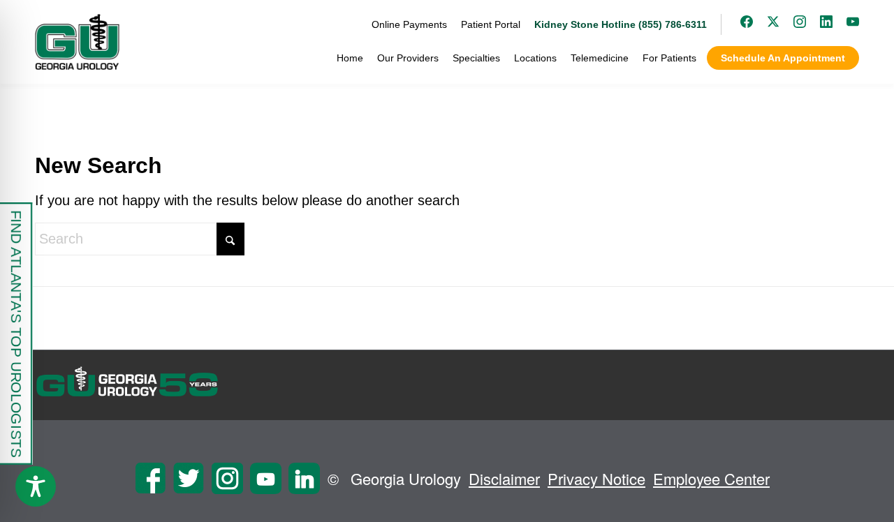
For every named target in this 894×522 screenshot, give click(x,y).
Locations (535, 58)
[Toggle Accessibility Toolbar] (35, 486)
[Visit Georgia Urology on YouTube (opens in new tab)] (846, 24)
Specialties (476, 58)
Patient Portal (490, 24)
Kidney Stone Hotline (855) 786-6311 (620, 24)
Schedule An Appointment (783, 58)
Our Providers (408, 58)
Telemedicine (600, 58)
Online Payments (409, 24)
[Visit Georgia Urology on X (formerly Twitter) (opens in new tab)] (766, 24)
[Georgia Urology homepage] (77, 42)
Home (350, 58)
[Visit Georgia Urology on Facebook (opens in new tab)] (739, 24)
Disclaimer (504, 478)
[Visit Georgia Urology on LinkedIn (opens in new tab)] (819, 24)
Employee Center (711, 478)
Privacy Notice (596, 478)
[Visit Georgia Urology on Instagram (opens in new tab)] (792, 24)
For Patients (669, 58)
